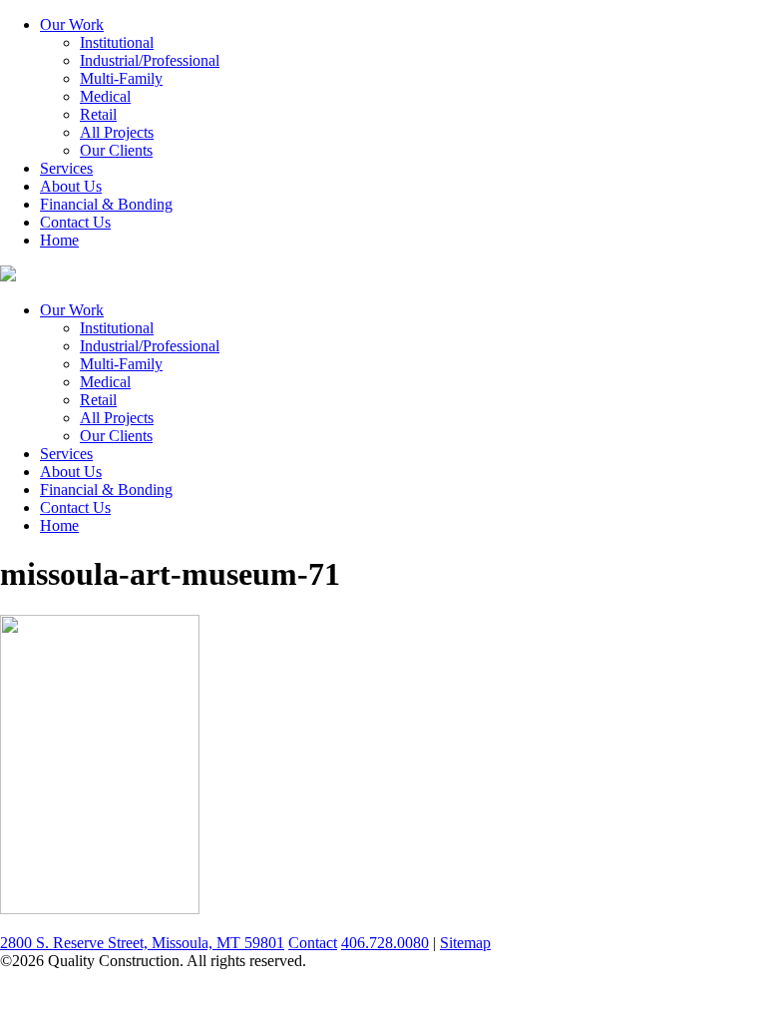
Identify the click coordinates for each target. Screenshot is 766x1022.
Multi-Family (121, 78)
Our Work (72, 24)
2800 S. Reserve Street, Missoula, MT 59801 (142, 942)
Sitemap (465, 942)
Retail (98, 114)
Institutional (117, 42)
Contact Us (75, 222)
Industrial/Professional (149, 60)
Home (59, 240)
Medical (105, 96)
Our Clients (116, 150)
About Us (71, 186)
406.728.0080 (385, 942)
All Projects (117, 132)
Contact (312, 942)
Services (66, 168)
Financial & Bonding (106, 204)
